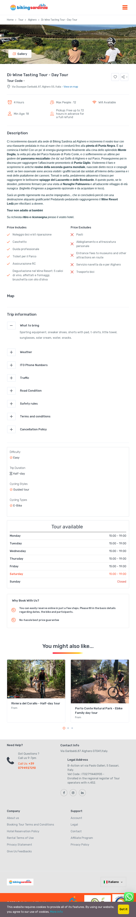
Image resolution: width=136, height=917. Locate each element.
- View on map (70, 86)
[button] (124, 77)
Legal (74, 824)
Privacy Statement (19, 844)
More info (56, 911)
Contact (76, 831)
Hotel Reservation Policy (23, 831)
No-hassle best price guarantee (39, 620)
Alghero (32, 19)
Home (10, 19)
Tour (20, 19)
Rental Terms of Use (20, 838)
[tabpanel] (36, 691)
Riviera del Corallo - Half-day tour (35, 703)
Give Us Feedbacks (19, 851)
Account (76, 818)
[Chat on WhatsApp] (129, 896)
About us (13, 818)
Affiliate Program (82, 838)
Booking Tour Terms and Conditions (30, 824)
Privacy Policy (80, 844)
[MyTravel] (21, 882)
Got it (124, 909)
